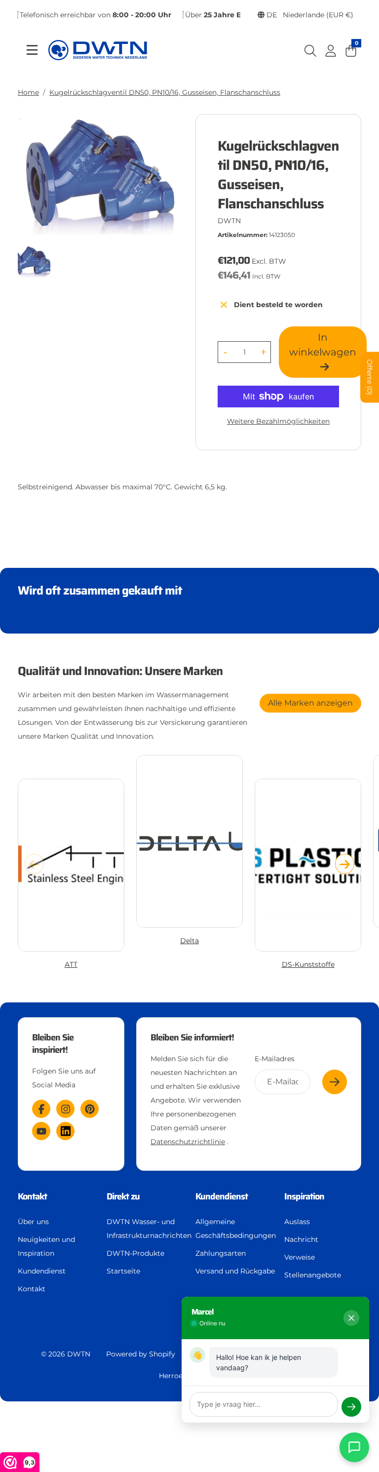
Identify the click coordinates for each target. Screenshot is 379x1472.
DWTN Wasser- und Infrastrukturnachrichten (149, 1228)
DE (309, 14)
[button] (344, 864)
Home (28, 92)
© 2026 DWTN (65, 1354)
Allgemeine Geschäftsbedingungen (235, 1228)
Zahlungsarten (220, 1253)
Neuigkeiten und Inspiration (46, 1246)
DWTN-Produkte (135, 1253)
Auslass (297, 1221)
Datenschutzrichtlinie (188, 1141)
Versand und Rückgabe (235, 1271)
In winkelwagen (322, 344)
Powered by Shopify (140, 1354)
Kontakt (31, 1288)
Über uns (33, 1221)
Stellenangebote (312, 1275)
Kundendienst (42, 1271)
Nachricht (301, 1239)
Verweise (299, 1257)
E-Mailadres (275, 1058)
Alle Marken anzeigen (310, 703)
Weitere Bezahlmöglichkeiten (278, 421)
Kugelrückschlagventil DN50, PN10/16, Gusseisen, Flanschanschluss (164, 92)
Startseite (123, 1271)
